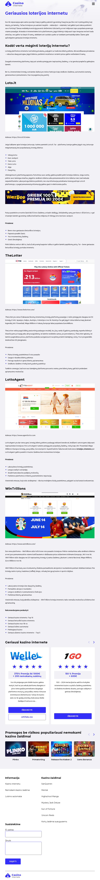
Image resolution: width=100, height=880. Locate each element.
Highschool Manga (50, 796)
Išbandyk (27, 710)
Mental (44, 790)
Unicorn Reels (47, 815)
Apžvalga (27, 717)
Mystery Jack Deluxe (50, 803)
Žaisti (15, 749)
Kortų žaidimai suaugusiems (54, 821)
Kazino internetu (12, 784)
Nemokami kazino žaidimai (17, 790)
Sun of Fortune (48, 809)
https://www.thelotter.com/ (23, 309)
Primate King (38, 760)
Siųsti (13, 861)
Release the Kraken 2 (61, 760)
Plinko (16, 760)
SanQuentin (46, 784)
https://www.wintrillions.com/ (24, 544)
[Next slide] (94, 642)
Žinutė (8, 840)
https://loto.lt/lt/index (21, 137)
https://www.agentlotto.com (23, 435)
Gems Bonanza (84, 760)
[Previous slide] (89, 642)
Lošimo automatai (13, 796)
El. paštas (9, 830)
